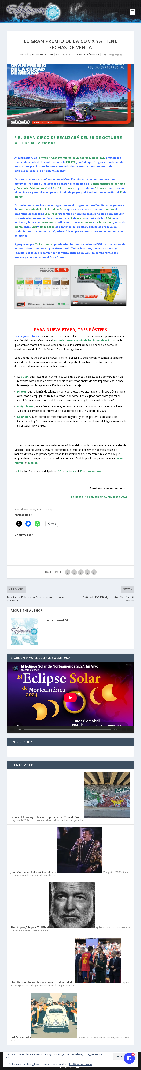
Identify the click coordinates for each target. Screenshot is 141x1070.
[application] (70, 697)
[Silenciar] (124, 729)
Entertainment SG (42, 54)
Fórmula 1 (93, 54)
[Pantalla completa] (129, 729)
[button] (42, 287)
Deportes (80, 54)
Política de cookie (80, 1064)
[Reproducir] (12, 729)
